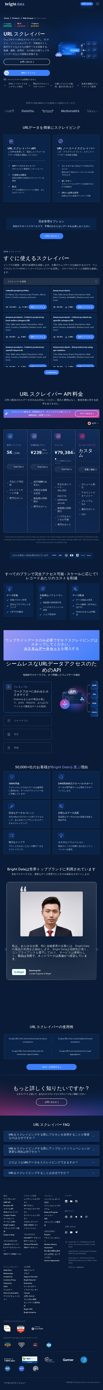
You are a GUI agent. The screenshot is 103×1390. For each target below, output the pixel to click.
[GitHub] (76, 1201)
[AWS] (7, 1328)
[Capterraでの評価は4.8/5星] (35, 25)
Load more (51, 372)
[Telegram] (76, 1232)
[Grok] (86, 1216)
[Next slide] (96, 949)
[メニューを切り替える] (97, 4)
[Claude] (81, 1216)
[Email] (71, 1232)
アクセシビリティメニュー (15, 1383)
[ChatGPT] (66, 1216)
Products (16, 18)
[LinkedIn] (66, 1201)
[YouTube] (71, 1201)
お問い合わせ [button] (86, 4)
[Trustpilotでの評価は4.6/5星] (8, 25)
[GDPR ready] (22, 1368)
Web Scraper (28, 18)
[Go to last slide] (6, 949)
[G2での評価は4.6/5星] (21, 25)
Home (6, 18)
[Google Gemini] (76, 1216)
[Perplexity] (71, 1216)
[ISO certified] (8, 1368)
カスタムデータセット (42, 649)
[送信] (96, 281)
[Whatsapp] (66, 1232)
